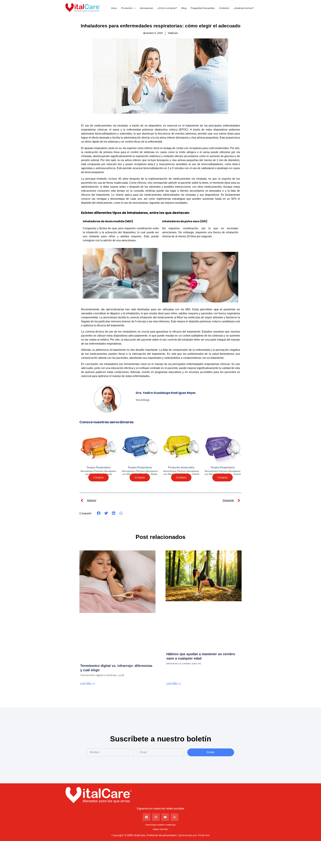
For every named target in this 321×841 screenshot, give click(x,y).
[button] (134, 8)
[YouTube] (165, 817)
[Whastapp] (174, 817)
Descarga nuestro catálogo (160, 824)
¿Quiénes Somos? (244, 8)
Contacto (224, 8)
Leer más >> (87, 683)
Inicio (114, 8)
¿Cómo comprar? (167, 8)
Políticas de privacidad (161, 835)
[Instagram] (156, 817)
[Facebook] (146, 817)
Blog (184, 8)
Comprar (98, 477)
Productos (127, 8)
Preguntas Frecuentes (203, 8)
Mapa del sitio (160, 829)
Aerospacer (146, 8)
